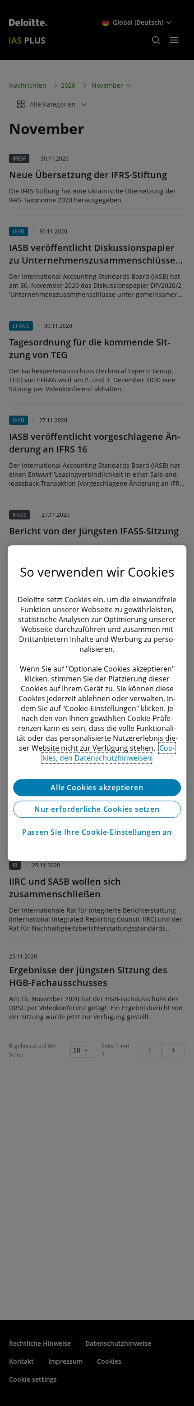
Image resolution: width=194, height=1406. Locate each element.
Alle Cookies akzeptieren (97, 788)
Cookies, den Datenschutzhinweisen (109, 753)
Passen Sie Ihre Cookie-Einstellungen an (97, 832)
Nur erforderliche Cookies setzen (97, 809)
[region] (97, 703)
